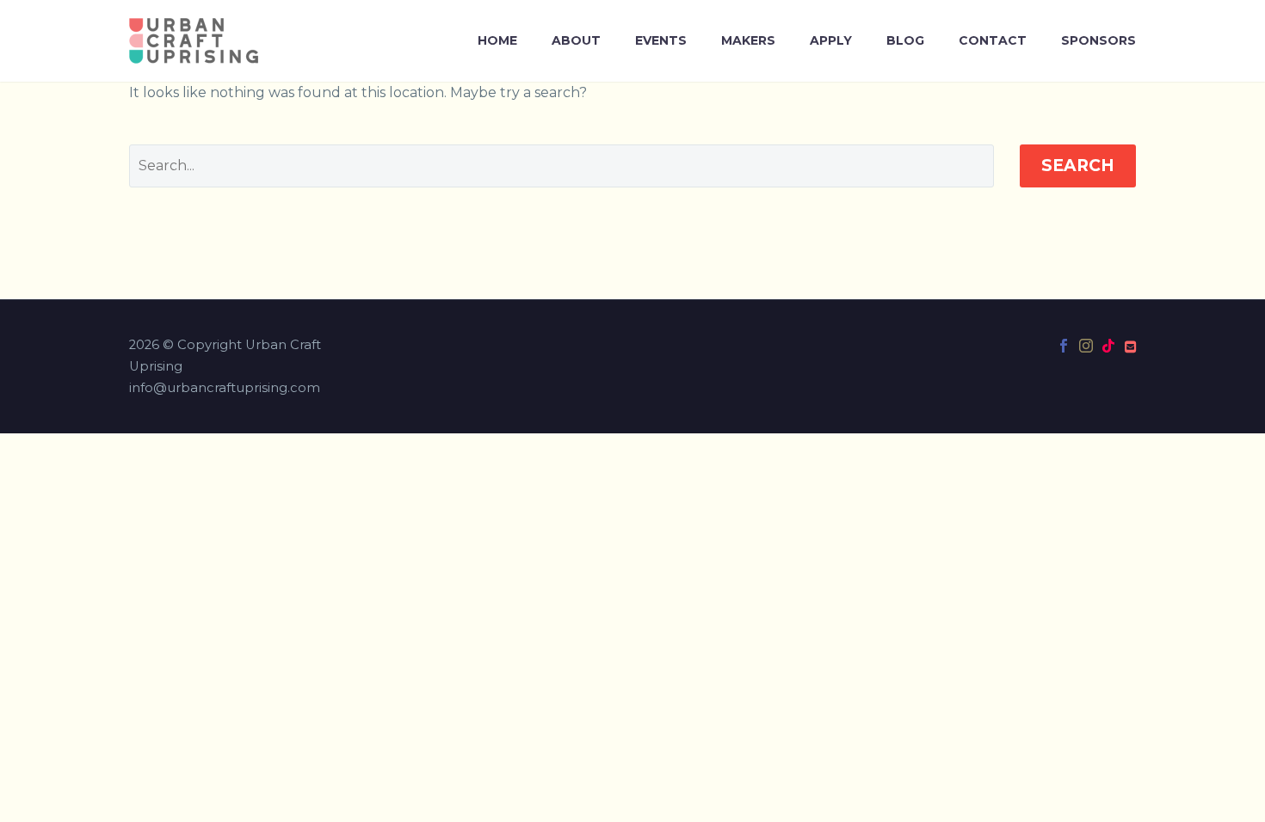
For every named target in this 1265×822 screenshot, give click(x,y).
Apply (831, 40)
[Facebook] (1064, 346)
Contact (993, 40)
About (576, 40)
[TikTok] (1108, 346)
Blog (905, 40)
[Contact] (1131, 346)
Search (1077, 165)
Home (497, 40)
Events (661, 40)
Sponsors (1098, 40)
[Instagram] (1086, 346)
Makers (748, 40)
